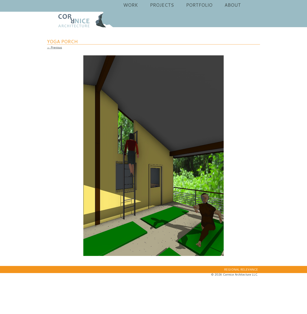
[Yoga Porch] (153, 155)
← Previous (54, 47)
